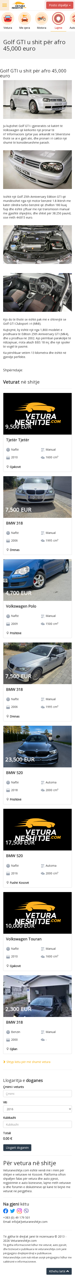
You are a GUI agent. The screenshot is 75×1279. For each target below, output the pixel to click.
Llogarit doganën (17, 1148)
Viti (5, 1102)
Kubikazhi (9, 1118)
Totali (7, 1133)
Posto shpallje (59, 5)
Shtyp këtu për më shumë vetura (28, 1062)
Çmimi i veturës (13, 1087)
